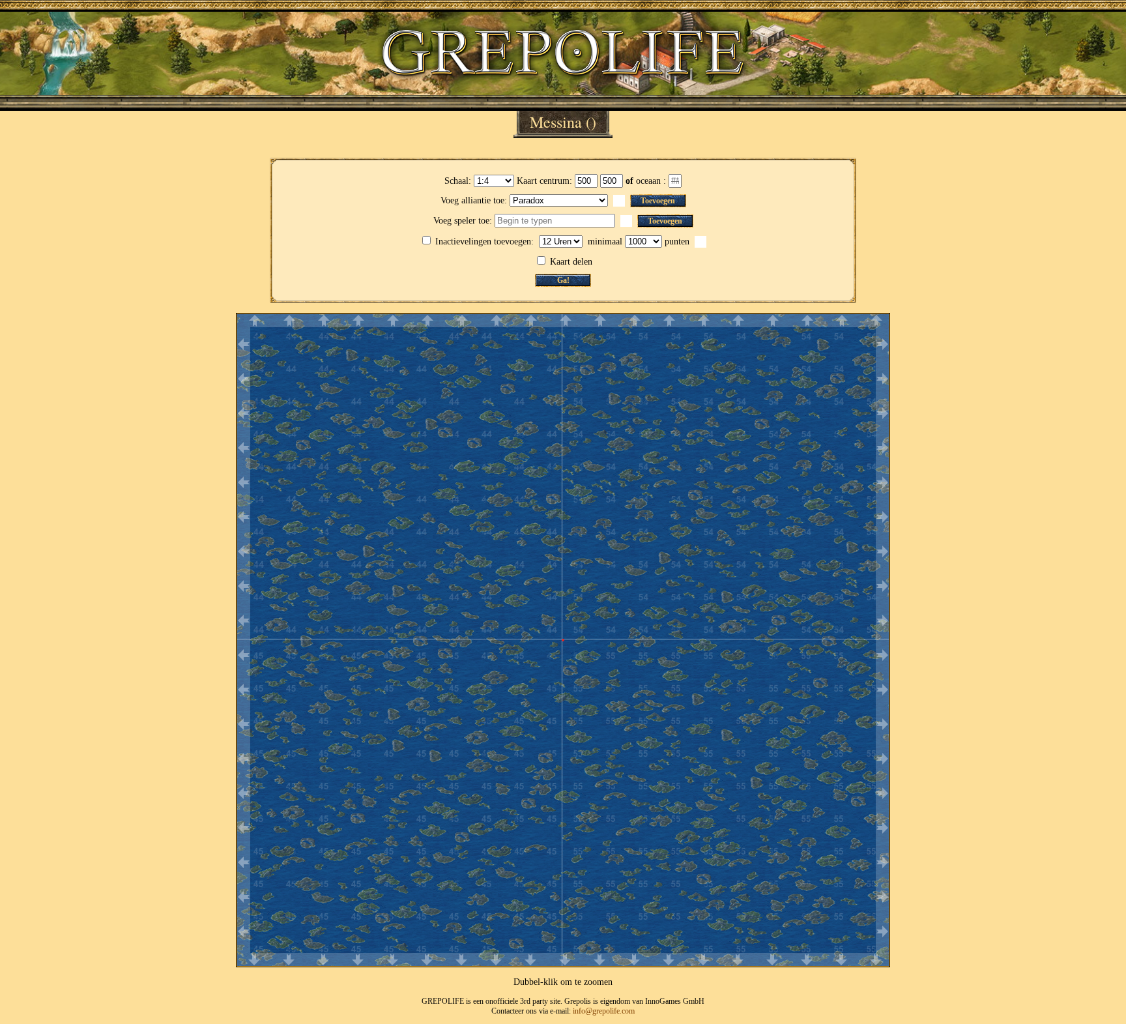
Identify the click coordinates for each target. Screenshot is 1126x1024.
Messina (556, 121)
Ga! (563, 280)
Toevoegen (658, 200)
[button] (619, 201)
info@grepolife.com (604, 1011)
